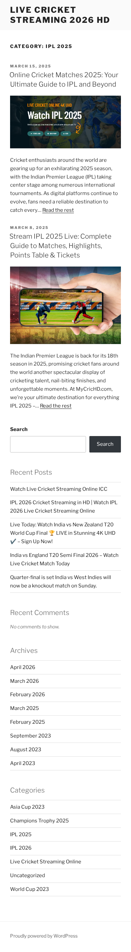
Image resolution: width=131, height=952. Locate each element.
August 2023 (25, 750)
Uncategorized (27, 875)
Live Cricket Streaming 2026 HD (60, 15)
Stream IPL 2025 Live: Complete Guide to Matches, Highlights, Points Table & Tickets (60, 245)
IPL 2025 (21, 834)
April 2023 (22, 763)
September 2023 (30, 736)
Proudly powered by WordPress (44, 936)
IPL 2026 (21, 848)
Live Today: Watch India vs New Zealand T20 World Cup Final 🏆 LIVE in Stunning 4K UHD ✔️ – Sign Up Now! (63, 533)
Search (19, 429)
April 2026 (22, 667)
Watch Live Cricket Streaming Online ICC (58, 489)
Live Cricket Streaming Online (45, 862)
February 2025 (27, 722)
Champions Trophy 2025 (39, 821)
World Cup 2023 (29, 889)
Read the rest (58, 210)
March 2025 (24, 708)
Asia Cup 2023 (27, 807)
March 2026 (24, 681)
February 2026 (27, 695)
